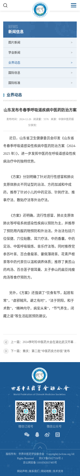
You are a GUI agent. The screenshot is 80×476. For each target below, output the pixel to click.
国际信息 (14, 72)
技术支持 (58, 471)
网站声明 (22, 471)
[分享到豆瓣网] (57, 434)
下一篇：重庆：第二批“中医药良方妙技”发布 (40, 351)
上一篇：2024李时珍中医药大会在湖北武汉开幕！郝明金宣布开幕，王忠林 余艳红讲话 (44, 342)
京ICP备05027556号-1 (51, 458)
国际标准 (14, 82)
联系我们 (34, 471)
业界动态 (14, 62)
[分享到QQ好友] (37, 434)
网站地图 (46, 471)
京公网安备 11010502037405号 (40, 462)
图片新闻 (14, 42)
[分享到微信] (26, 434)
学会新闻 (14, 52)
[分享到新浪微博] (47, 434)
